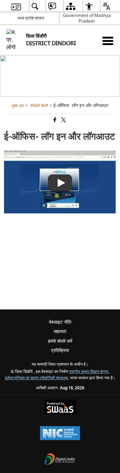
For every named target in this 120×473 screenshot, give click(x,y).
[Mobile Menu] (108, 41)
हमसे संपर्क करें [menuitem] (60, 341)
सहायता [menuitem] (60, 331)
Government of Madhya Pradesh (87, 18)
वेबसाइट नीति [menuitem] (60, 322)
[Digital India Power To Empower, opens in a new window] (60, 460)
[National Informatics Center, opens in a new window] (60, 434)
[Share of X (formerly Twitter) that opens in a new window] (63, 121)
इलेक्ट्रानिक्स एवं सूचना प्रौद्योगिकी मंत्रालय (36, 378)
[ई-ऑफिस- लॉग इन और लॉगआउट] (60, 211)
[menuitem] (15, 6)
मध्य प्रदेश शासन (31, 18)
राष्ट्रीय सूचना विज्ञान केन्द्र (88, 372)
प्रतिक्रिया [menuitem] (60, 350)
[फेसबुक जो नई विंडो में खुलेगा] (54, 121)
